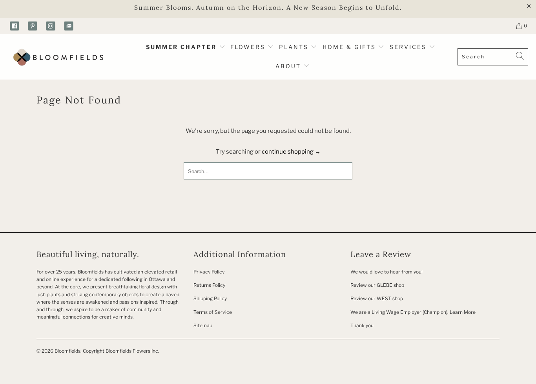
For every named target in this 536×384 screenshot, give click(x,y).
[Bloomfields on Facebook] (14, 26)
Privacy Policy (208, 272)
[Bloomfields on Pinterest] (32, 26)
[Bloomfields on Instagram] (50, 26)
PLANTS (295, 46)
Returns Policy (209, 285)
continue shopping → (291, 151)
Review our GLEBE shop (377, 285)
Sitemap (202, 325)
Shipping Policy (210, 298)
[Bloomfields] (57, 56)
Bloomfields (67, 351)
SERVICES (409, 46)
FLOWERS (249, 46)
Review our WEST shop (376, 298)
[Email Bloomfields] (68, 26)
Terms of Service (212, 312)
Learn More (463, 312)
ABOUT (289, 66)
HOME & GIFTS (349, 46)
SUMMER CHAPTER (182, 46)
